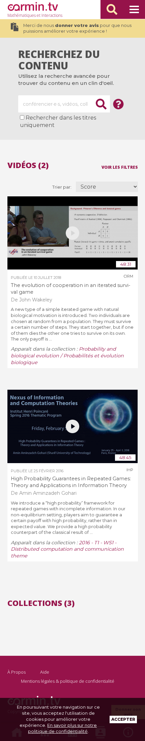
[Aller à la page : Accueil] (32, 6)
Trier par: (62, 187)
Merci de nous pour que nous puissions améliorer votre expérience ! (77, 28)
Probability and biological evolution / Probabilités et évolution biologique (67, 355)
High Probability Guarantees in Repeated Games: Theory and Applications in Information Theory (71, 482)
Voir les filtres (120, 166)
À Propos (16, 672)
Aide (44, 672)
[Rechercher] (112, 9)
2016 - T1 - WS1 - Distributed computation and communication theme (67, 549)
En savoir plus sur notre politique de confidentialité (62, 728)
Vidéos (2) (28, 165)
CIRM (128, 276)
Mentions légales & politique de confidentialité (67, 681)
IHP (129, 470)
